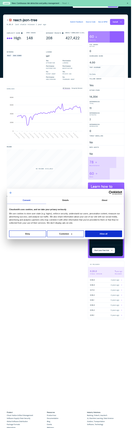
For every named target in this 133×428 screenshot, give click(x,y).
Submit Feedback (76, 22)
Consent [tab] (27, 200)
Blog (48, 421)
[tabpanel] (44, 117)
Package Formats (13, 424)
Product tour (51, 415)
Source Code (90, 22)
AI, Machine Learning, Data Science (100, 418)
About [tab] (104, 200)
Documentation (52, 418)
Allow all (103, 234)
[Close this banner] (127, 3)
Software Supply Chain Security (18, 418)
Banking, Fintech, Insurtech (97, 415)
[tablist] (72, 88)
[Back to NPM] (9, 20)
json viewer (17, 55)
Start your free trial (101, 250)
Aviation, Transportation (96, 421)
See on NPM (102, 22)
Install (115, 22)
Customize (64, 234)
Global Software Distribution (17, 421)
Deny (27, 234)
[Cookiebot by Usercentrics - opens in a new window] (110, 193)
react (9, 55)
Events (49, 424)
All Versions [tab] (66, 88)
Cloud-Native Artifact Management (20, 415)
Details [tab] (65, 200)
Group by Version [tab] (77, 88)
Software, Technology (95, 424)
